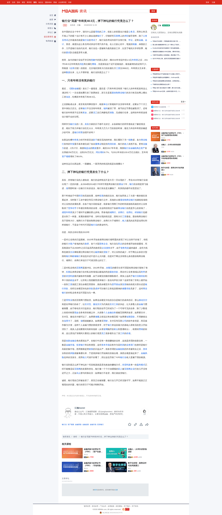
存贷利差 (70, 276)
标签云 (50, 28)
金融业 (73, 341)
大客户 (71, 244)
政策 (91, 349)
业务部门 (130, 345)
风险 (72, 353)
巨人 (120, 369)
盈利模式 (141, 365)
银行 (99, 36)
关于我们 (127, 506)
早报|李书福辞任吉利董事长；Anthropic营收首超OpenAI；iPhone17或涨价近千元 (167, 77)
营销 (141, 329)
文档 (13, 2)
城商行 (113, 212)
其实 (87, 124)
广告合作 (103, 506)
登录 (207, 2)
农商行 (121, 212)
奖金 (85, 112)
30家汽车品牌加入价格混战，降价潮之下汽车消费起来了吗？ (167, 55)
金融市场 (70, 345)
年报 (72, 144)
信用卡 (67, 321)
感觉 (64, 212)
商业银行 (122, 208)
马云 (78, 373)
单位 (105, 104)
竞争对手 (72, 208)
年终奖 (135, 60)
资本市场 (105, 345)
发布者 (154, 20)
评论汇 (50, 32)
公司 (124, 321)
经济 (81, 196)
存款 (91, 288)
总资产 (142, 148)
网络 (94, 64)
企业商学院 (62, 2)
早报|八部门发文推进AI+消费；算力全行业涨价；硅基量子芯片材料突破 (167, 88)
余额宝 (109, 268)
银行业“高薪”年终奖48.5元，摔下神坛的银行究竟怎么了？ (104, 437)
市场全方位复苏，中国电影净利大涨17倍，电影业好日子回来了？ (167, 41)
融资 (97, 252)
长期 (68, 272)
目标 (114, 144)
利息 (127, 248)
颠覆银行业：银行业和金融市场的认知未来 (167, 111)
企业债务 (106, 248)
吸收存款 (114, 272)
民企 (120, 244)
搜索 (153, 11)
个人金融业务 (109, 312)
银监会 (87, 148)
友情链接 (111, 506)
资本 (145, 349)
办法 (72, 252)
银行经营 (78, 132)
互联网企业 (129, 369)
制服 (135, 44)
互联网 (117, 36)
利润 (110, 144)
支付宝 (88, 304)
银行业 (86, 40)
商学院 (29, 2)
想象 (93, 60)
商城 (55, 2)
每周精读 (49, 41)
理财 (105, 321)
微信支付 (97, 304)
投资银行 (80, 345)
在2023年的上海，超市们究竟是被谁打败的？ (167, 58)
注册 (213, 2)
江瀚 (79, 25)
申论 (130, 40)
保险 (112, 112)
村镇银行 (139, 212)
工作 (103, 32)
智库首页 (87, 506)
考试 (93, 40)
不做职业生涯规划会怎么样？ (162, 84)
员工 (95, 112)
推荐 (51, 20)
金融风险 (78, 424)
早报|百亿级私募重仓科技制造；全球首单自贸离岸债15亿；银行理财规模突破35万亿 (167, 81)
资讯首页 (95, 506)
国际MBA (48, 2)
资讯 (35, 2)
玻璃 (105, 329)
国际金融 (74, 88)
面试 (68, 52)
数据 (68, 72)
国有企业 (103, 244)
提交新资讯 (48, 37)
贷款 (105, 252)
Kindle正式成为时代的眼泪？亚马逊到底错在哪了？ (167, 48)
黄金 (121, 184)
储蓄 (97, 317)
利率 (143, 272)
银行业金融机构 (131, 148)
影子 (95, 140)
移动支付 (143, 300)
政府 (87, 244)
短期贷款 (130, 317)
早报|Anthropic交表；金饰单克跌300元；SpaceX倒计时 (167, 91)
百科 (18, 2)
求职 (126, 36)
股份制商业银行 (119, 93)
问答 (69, 2)
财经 (75, 437)
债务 (123, 248)
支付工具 (114, 304)
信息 (68, 97)
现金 (76, 312)
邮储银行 (76, 256)
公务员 (131, 32)
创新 (68, 341)
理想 (97, 32)
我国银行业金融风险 (160, 107)
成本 (97, 288)
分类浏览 (49, 24)
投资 (101, 196)
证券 (72, 68)
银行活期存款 (139, 276)
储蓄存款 (126, 288)
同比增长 (100, 152)
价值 (128, 333)
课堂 (23, 2)
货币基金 (116, 284)
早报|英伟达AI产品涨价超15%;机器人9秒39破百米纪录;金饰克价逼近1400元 (167, 74)
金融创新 (120, 349)
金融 (141, 40)
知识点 (40, 2)
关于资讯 (135, 506)
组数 (130, 140)
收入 (126, 144)
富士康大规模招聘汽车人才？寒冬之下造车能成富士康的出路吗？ (167, 44)
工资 (118, 68)
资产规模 (66, 156)
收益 (72, 280)
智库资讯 (66, 437)
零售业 (69, 300)
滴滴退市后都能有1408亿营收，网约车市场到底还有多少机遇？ (167, 51)
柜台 (116, 329)
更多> (183, 102)
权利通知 (119, 506)
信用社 (129, 212)
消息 (82, 64)
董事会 (98, 144)
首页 (8, 2)
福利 (105, 108)
